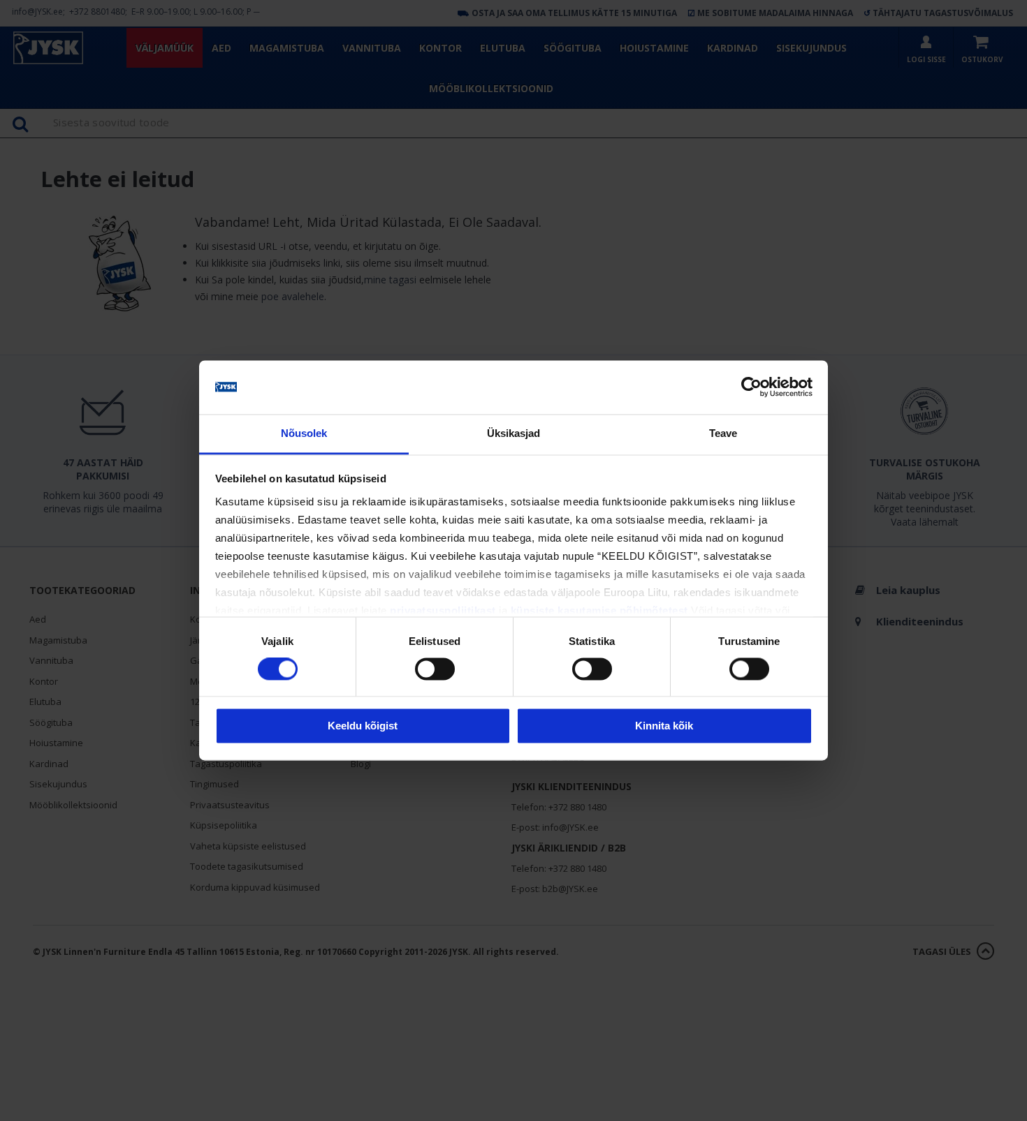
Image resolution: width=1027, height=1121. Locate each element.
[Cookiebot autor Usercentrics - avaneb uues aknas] (751, 387)
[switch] (435, 669)
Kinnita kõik (664, 726)
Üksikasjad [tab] (514, 433)
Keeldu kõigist (363, 726)
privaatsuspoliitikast (443, 610)
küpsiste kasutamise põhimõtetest (599, 610)
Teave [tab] (723, 433)
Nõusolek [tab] (304, 433)
